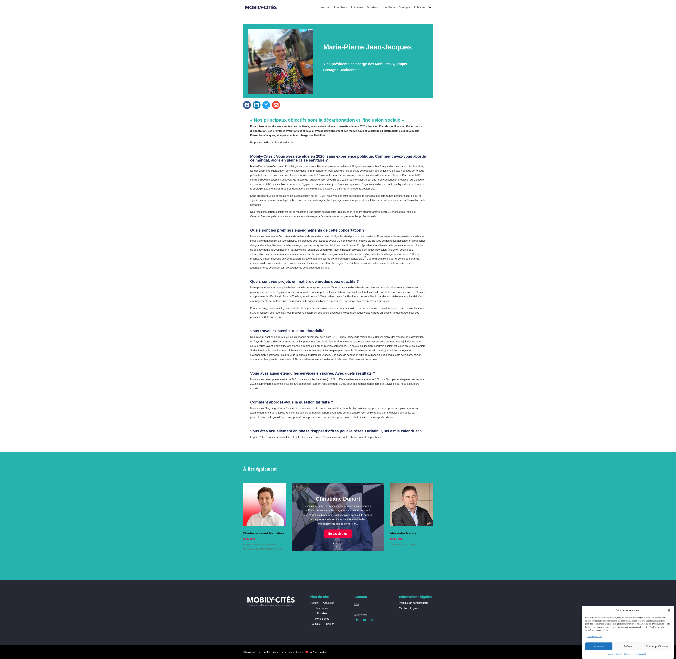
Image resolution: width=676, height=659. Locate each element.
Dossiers (372, 7)
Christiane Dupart (338, 499)
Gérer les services (594, 636)
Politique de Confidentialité (635, 654)
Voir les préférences (657, 646)
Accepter (599, 646)
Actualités (357, 7)
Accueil (325, 7)
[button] (669, 610)
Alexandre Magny (403, 533)
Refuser (628, 646)
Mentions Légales (615, 654)
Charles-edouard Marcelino (263, 533)
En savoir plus (338, 533)
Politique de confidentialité (413, 602)
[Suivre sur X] (372, 620)
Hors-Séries (322, 618)
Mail (356, 604)
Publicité (419, 7)
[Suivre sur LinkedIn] (357, 620)
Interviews (340, 7)
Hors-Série (388, 7)
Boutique (404, 7)
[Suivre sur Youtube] (364, 620)
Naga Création (320, 652)
